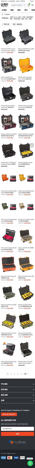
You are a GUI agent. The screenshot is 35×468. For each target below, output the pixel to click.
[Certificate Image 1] (17, 442)
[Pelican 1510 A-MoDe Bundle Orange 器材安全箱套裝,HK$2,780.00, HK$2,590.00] (9, 179)
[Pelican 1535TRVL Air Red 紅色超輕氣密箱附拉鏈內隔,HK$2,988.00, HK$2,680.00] (9, 122)
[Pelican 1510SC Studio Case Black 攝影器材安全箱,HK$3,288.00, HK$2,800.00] (9, 349)
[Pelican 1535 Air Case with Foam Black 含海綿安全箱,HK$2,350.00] (26, 93)
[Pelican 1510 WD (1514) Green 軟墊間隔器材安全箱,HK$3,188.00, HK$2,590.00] (26, 321)
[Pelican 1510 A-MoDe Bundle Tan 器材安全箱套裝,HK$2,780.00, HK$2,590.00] (26, 207)
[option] (17, 442)
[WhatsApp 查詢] (30, 463)
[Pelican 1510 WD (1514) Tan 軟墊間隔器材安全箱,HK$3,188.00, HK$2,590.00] (9, 321)
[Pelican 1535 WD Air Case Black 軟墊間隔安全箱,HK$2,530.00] (26, 150)
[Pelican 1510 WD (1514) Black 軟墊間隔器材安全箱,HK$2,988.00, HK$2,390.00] (26, 292)
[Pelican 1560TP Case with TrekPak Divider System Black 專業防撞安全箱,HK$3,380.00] (26, 349)
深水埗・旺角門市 (20, 1)
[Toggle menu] (32, 5)
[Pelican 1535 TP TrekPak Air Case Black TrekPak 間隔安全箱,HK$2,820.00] (9, 150)
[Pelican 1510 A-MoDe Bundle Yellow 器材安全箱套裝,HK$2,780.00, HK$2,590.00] (26, 179)
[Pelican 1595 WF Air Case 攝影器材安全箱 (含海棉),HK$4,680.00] (26, 37)
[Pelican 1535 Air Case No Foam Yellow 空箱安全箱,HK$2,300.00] (26, 65)
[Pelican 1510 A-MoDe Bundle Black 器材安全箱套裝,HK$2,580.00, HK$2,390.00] (9, 236)
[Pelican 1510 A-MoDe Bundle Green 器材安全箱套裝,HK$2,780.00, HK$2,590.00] (9, 207)
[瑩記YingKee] (6, 6)
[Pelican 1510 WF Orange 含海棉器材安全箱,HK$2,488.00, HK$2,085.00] (9, 264)
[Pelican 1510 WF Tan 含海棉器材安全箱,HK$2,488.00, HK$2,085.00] (26, 236)
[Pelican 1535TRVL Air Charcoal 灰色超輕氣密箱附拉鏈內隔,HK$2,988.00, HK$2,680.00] (9, 65)
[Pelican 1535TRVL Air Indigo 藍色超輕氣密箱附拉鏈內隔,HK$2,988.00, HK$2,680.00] (26, 122)
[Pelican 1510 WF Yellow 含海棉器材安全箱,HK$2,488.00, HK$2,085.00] (26, 264)
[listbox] (19, 24)
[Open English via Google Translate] (32, 1)
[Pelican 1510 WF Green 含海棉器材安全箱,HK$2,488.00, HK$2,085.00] (9, 292)
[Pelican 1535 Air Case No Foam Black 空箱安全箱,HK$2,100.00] (9, 93)
